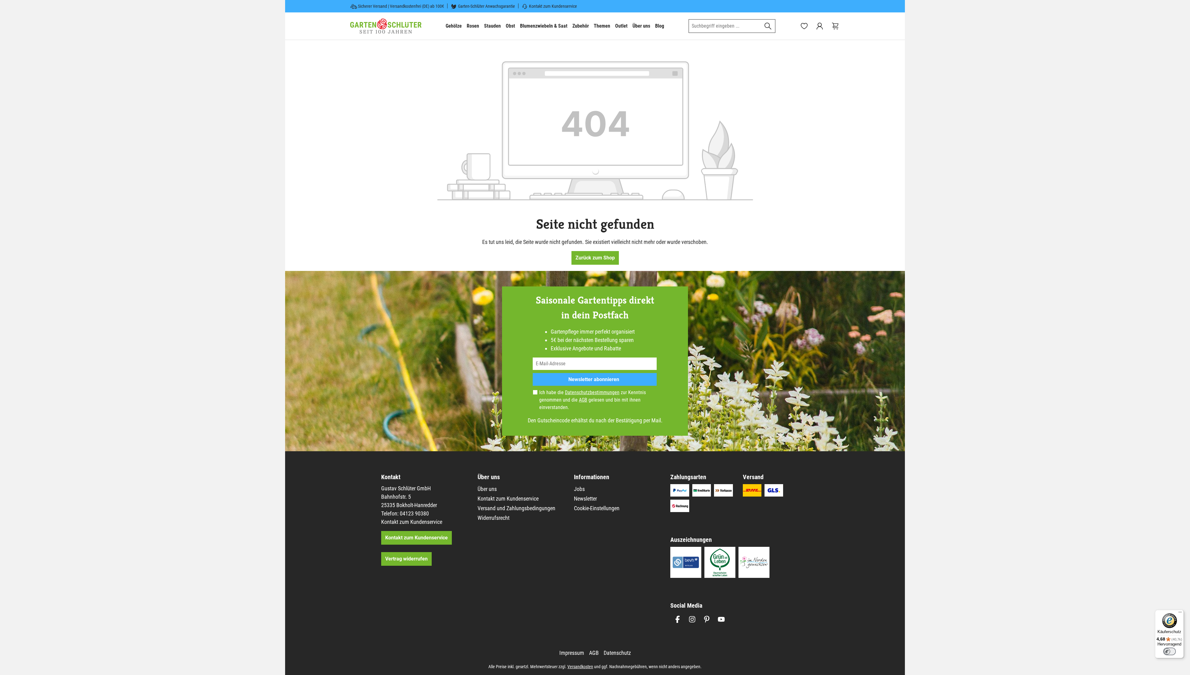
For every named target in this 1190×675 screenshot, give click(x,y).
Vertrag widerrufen (406, 559)
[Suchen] (768, 26)
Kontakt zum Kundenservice (553, 6)
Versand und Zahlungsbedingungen (516, 508)
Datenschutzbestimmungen (592, 392)
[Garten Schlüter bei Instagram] (692, 619)
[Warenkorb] (835, 26)
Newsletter (585, 498)
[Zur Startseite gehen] (385, 26)
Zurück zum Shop (595, 258)
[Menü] (1180, 613)
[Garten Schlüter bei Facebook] (677, 619)
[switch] (1169, 651)
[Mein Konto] (819, 26)
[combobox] (725, 26)
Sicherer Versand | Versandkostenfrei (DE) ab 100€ (401, 6)
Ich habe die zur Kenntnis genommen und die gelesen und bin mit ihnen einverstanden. (592, 399)
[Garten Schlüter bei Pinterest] (706, 619)
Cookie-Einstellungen (596, 508)
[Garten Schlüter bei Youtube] (721, 619)
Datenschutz (617, 653)
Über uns (487, 489)
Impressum (571, 653)
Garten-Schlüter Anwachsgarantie (486, 6)
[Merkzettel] (804, 26)
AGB (583, 400)
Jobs (579, 489)
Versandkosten (580, 666)
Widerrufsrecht (493, 518)
